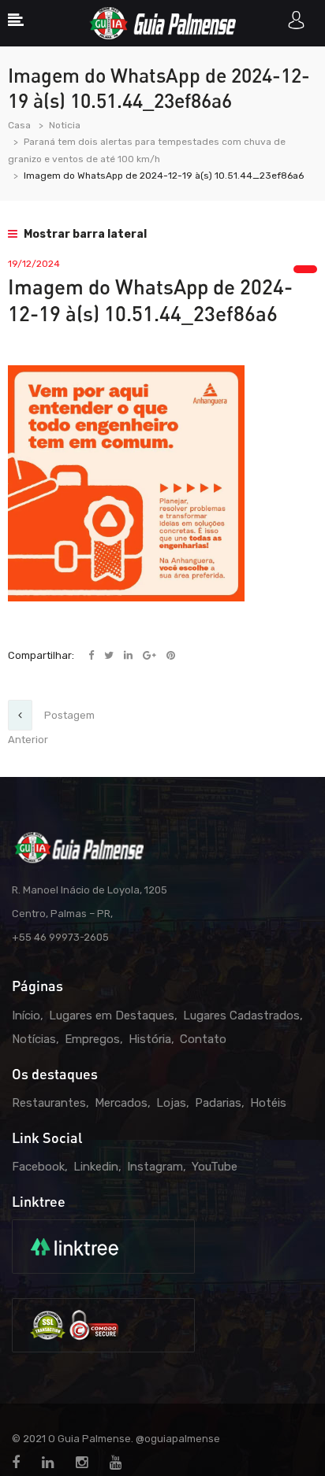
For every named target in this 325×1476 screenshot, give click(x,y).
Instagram (155, 1167)
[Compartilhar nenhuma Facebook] (92, 655)
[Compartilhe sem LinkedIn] (129, 655)
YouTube (214, 1167)
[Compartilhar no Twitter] (110, 655)
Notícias (34, 1039)
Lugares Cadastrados (241, 1015)
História (150, 1039)
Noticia (64, 125)
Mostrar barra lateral (84, 234)
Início (26, 1015)
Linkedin (95, 1167)
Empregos (92, 1039)
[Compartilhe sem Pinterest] (170, 655)
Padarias (218, 1103)
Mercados (121, 1103)
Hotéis (268, 1103)
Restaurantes (49, 1103)
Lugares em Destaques (111, 1015)
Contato (203, 1039)
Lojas (171, 1103)
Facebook (38, 1167)
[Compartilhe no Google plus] (151, 655)
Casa (19, 125)
